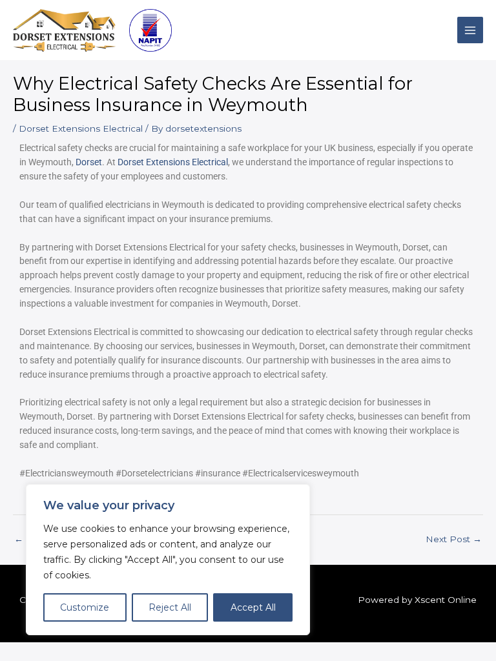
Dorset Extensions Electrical (81, 128)
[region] (168, 559)
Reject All (170, 607)
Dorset (89, 162)
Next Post (454, 539)
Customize (84, 607)
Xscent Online (446, 600)
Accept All (253, 607)
